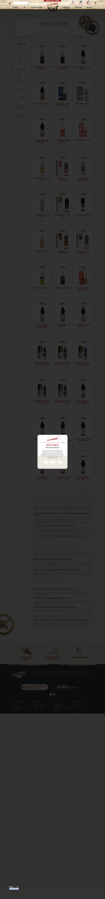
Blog (52, 0)
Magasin (48, 0)
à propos (56, 0)
